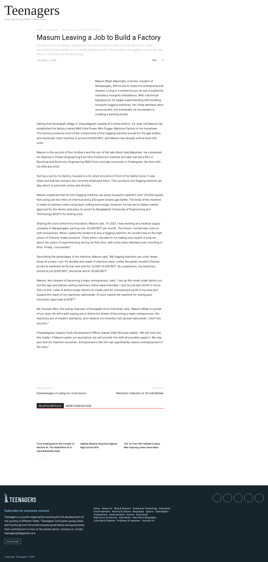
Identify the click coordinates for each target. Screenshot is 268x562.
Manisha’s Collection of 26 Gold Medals (140, 393)
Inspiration (52, 29)
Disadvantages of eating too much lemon (61, 393)
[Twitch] (248, 498)
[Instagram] (227, 498)
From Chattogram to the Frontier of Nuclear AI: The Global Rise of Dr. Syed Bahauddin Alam (55, 447)
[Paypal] (238, 498)
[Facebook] (40, 68)
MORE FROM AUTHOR (78, 406)
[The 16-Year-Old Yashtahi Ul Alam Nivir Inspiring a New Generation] (144, 427)
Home (40, 29)
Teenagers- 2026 (25, 556)
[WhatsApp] (65, 68)
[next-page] (44, 458)
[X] (48, 68)
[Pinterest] (57, 68)
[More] (74, 68)
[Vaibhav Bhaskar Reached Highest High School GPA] (100, 427)
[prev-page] (39, 458)
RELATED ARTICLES (50, 406)
